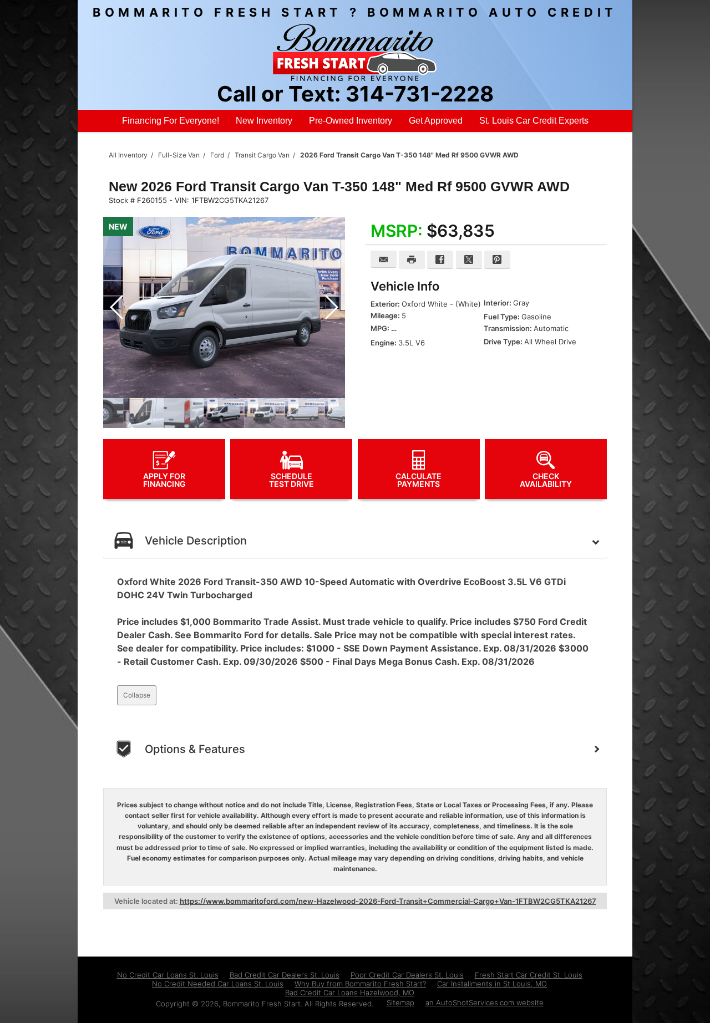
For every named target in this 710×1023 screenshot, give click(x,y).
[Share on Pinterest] (497, 260)
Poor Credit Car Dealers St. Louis (407, 974)
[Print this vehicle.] (412, 259)
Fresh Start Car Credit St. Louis (528, 974)
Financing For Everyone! (170, 120)
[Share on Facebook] (440, 260)
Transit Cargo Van (262, 155)
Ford (217, 155)
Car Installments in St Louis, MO (492, 983)
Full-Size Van (179, 155)
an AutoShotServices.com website (484, 1002)
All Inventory (128, 155)
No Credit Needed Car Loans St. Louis (217, 983)
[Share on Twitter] (469, 260)
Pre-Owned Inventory (350, 120)
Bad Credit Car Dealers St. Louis (284, 974)
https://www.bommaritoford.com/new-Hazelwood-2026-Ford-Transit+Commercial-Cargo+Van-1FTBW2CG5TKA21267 (388, 901)
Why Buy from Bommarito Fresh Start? (360, 983)
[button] (331, 307)
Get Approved (436, 120)
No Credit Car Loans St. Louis (168, 974)
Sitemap (400, 1002)
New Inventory (264, 120)
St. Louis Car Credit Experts (534, 120)
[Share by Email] (384, 259)
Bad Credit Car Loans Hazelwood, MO (349, 992)
